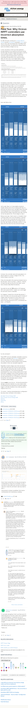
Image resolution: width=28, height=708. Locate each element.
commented (10, 501)
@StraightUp (6, 437)
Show (7, 420)
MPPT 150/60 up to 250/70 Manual (9, 647)
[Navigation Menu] (2, 15)
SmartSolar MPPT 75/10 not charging (10, 692)
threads (2, 42)
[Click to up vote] (6, 547)
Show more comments (17, 604)
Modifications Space (6, 699)
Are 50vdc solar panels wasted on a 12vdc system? (13, 686)
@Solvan (16, 358)
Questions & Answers (11, 18)
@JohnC (9, 560)
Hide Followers (5, 660)
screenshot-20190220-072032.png (10, 411)
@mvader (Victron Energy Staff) (8, 396)
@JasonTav (3, 400)
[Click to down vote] (5, 508)
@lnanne (3, 399)
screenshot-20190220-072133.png (10, 417)
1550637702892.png (8, 496)
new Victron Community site (14, 4)
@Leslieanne (12, 42)
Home (3, 18)
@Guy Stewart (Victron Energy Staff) (9, 397)
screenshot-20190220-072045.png (10, 413)
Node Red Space (5, 701)
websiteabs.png (6, 409)
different (22, 40)
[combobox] (15, 15)
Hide (8, 498)
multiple (18, 40)
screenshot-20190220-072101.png (10, 415)
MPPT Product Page (5, 643)
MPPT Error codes (5, 645)
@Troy (2, 402)
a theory (22, 42)
